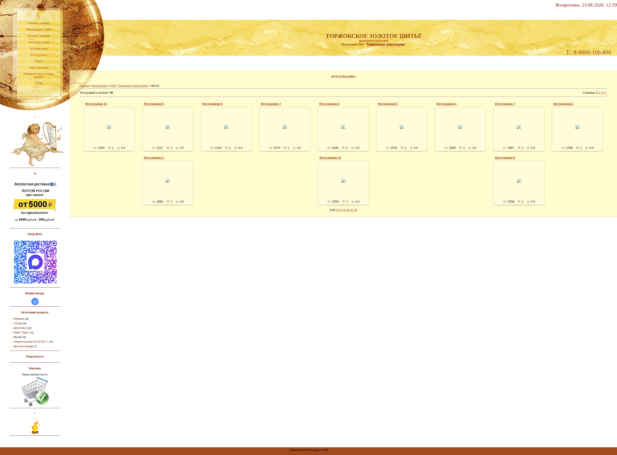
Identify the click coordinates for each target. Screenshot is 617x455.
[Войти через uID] (35, 301)
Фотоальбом (99, 85)
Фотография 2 (563, 104)
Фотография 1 (154, 157)
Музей (17, 337)
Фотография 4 (446, 104)
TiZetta (18, 323)
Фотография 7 (271, 104)
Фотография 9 (154, 104)
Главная (84, 85)
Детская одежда (23, 346)
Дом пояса (20, 327)
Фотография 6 (329, 104)
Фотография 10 (96, 104)
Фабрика (19, 318)
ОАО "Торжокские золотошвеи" (129, 85)
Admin (111, 130)
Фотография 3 (505, 104)
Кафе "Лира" (21, 332)
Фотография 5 (388, 104)
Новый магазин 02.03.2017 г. (31, 341)
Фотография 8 (212, 104)
